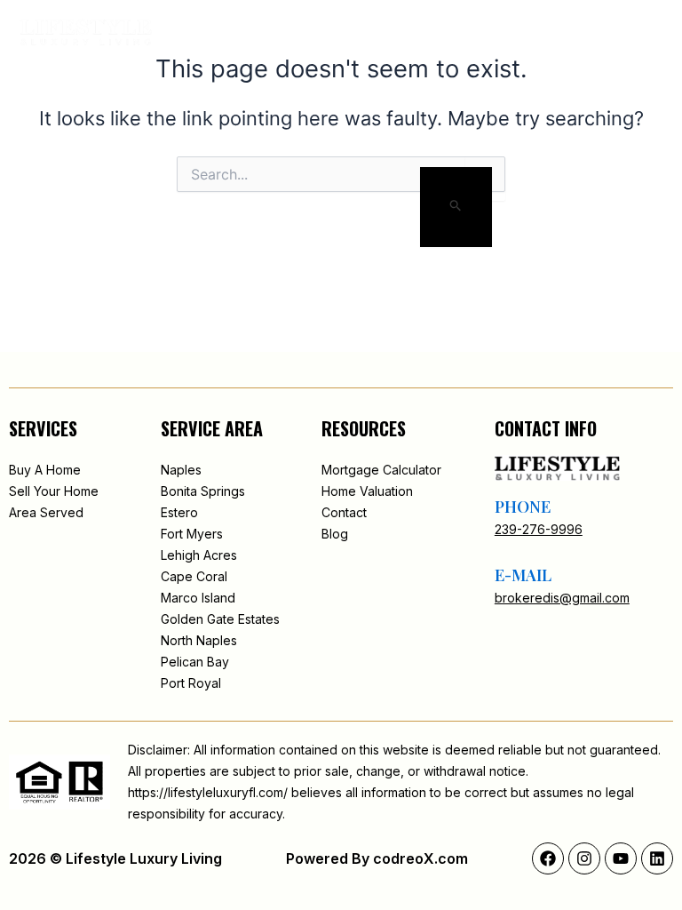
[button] (581, 32)
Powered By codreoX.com (377, 858)
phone (523, 506)
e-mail (523, 575)
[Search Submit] (456, 207)
